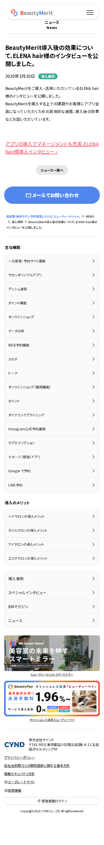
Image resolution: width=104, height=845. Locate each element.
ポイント (14, 401)
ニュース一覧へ (52, 170)
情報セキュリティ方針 (19, 773)
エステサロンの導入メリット (28, 558)
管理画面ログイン (52, 800)
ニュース (15, 620)
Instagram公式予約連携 (26, 428)
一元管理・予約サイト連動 (26, 261)
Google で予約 (19, 470)
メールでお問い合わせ (52, 195)
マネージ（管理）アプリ (24, 456)
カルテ (13, 359)
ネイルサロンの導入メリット (27, 530)
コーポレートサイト (21, 782)
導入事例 (48, 76)
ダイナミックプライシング (26, 415)
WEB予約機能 (18, 345)
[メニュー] (90, 12)
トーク (12, 373)
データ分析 (16, 330)
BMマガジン (18, 606)
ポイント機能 (17, 302)
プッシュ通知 (17, 288)
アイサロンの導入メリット (26, 544)
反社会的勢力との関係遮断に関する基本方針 (37, 765)
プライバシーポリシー (19, 757)
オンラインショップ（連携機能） (29, 387)
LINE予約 (15, 485)
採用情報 (14, 790)
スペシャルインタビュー (27, 592)
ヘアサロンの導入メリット (26, 516)
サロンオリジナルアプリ (25, 275)
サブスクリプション (21, 442)
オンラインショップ (21, 316)
